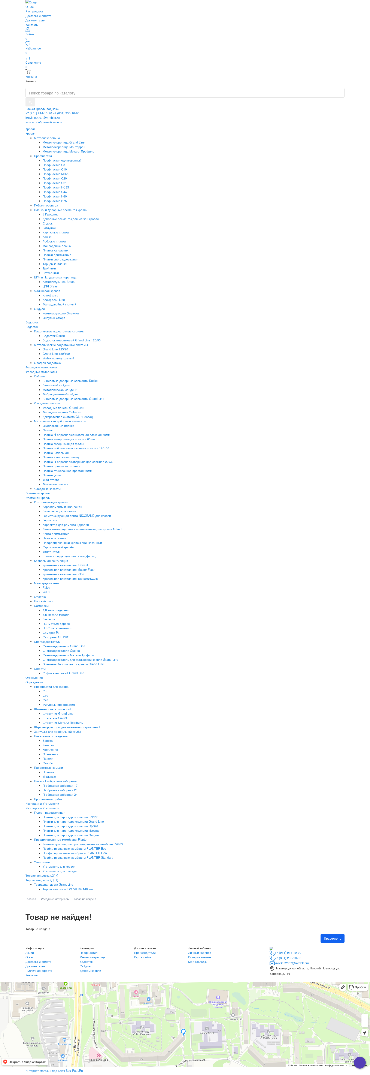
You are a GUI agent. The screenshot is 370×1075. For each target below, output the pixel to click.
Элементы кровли (38, 497)
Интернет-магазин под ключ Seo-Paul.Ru (54, 1070)
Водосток (31, 326)
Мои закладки (197, 961)
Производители (145, 952)
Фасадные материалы (41, 371)
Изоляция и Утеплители (42, 808)
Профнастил (88, 952)
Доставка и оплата (38, 15)
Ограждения (34, 682)
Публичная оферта (38, 970)
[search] (30, 102)
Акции (29, 952)
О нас (29, 6)
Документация (35, 20)
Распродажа (34, 11)
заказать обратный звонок (43, 122)
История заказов (199, 957)
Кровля (30, 133)
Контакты (31, 24)
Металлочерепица (93, 957)
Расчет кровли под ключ (42, 108)
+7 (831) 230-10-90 (66, 113)
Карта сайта (142, 957)
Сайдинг (85, 966)
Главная (30, 899)
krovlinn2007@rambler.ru (42, 117)
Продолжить (332, 938)
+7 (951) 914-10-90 (38, 113)
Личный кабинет (199, 952)
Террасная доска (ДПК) (41, 880)
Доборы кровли (90, 970)
